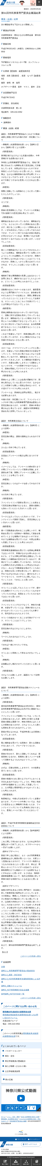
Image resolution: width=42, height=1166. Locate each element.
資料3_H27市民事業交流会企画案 (15, 990)
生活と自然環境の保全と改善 (30, 1117)
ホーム (3, 1117)
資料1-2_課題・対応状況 (11, 975)
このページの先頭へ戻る (30, 956)
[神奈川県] (6, 1144)
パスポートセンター (13, 1051)
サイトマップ (21, 1139)
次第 (3, 967)
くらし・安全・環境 (13, 1117)
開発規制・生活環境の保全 (9, 1119)
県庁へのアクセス (31, 1144)
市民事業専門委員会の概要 (18, 1121)
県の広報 (9, 1080)
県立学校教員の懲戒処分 (15, 1061)
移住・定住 (9, 1056)
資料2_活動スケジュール (11, 986)
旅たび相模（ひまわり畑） (16, 1066)
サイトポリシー (35, 1139)
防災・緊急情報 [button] (33, 4)
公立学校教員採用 (12, 1071)
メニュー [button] (39, 4)
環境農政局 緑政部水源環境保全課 (17, 1012)
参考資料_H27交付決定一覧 (12, 994)
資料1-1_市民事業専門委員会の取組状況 (18, 971)
